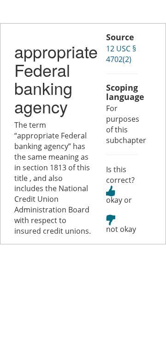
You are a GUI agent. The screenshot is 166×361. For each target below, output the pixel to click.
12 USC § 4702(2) (121, 54)
